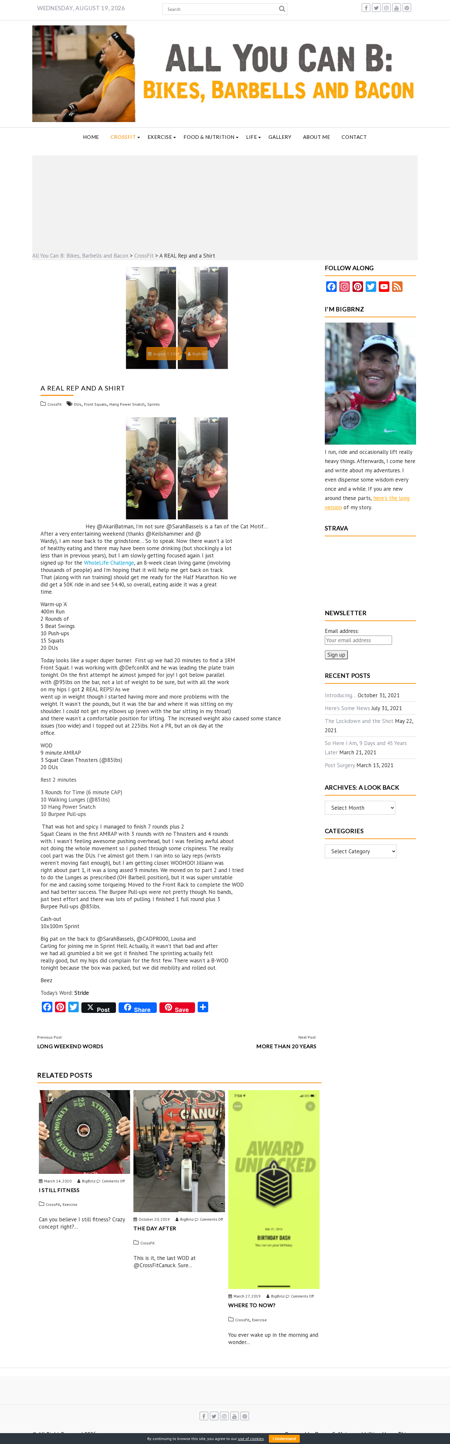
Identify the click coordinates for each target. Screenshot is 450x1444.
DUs (77, 404)
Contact (354, 137)
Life (251, 137)
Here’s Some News (347, 708)
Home (91, 137)
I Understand (284, 1438)
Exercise (160, 137)
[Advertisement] (225, 201)
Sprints (153, 404)
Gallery (279, 137)
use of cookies (251, 1438)
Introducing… (340, 695)
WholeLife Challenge (109, 562)
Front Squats (95, 404)
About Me (316, 137)
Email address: (342, 631)
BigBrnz (199, 353)
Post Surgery (340, 765)
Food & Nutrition (209, 137)
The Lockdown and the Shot (359, 721)
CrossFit (123, 137)
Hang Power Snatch (127, 404)
